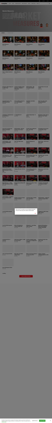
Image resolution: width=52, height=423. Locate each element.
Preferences (36, 420)
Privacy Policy (4, 421)
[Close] (50, 420)
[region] (26, 421)
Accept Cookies (42, 420)
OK (35, 213)
